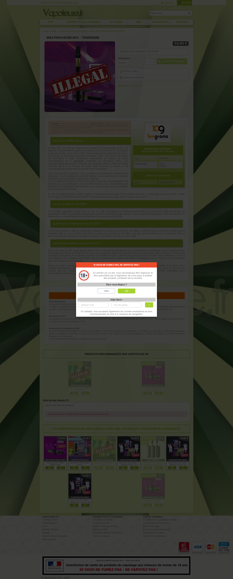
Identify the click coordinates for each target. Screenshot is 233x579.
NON (106, 291)
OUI (126, 291)
